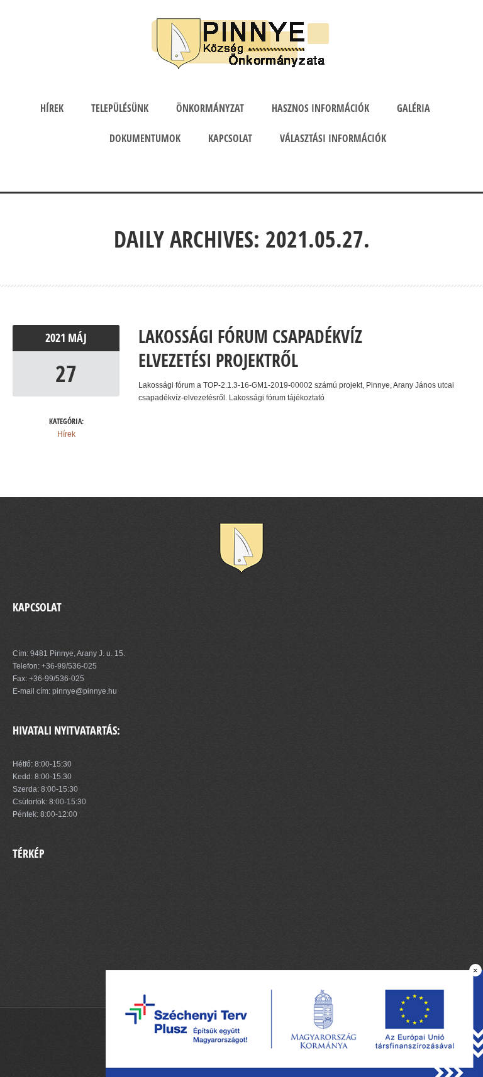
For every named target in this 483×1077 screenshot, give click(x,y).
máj (77, 338)
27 (66, 373)
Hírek (52, 108)
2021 (56, 338)
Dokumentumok (144, 138)
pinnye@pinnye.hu (83, 691)
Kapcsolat (230, 138)
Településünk (119, 108)
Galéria (413, 108)
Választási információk (333, 138)
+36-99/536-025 (69, 666)
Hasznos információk (320, 108)
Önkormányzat (210, 108)
